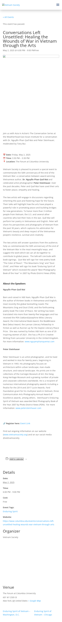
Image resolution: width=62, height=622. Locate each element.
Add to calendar (16, 459)
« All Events (8, 17)
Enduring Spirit (10, 511)
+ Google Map (34, 600)
